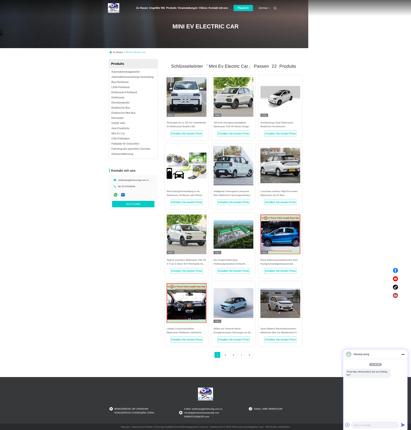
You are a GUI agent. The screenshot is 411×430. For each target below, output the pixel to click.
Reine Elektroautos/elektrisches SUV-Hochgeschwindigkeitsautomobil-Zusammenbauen (279, 264)
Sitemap (125, 427)
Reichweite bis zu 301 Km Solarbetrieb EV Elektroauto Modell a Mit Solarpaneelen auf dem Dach (186, 126)
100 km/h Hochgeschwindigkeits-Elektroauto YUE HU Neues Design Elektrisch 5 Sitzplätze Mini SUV (231, 126)
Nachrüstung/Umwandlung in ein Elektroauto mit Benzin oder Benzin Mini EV (184, 195)
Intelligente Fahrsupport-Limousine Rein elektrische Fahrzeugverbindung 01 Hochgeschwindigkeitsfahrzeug (233, 195)
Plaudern (243, 8)
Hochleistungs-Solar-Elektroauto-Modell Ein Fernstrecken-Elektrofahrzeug (277, 126)
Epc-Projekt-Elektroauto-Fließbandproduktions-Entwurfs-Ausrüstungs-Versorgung (230, 264)
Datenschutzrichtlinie (142, 427)
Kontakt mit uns (218, 8)
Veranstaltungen (188, 8)
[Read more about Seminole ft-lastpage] (249, 355)
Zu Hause (142, 8)
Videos (203, 8)
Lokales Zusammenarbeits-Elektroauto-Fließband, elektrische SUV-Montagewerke (184, 332)
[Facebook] (395, 270)
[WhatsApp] (115, 194)
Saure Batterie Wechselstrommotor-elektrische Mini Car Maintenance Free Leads (280, 332)
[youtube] (395, 279)
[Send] (403, 424)
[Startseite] (113, 8)
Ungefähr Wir (157, 8)
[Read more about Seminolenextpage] (241, 355)
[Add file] (347, 424)
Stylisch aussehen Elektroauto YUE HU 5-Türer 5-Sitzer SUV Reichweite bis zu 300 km (186, 264)
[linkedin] (395, 295)
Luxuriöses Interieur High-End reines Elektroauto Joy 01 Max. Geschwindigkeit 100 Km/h (279, 195)
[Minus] (403, 354)
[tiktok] (395, 287)
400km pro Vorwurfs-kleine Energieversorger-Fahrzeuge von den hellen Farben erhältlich (233, 332)
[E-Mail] (123, 194)
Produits (171, 8)
